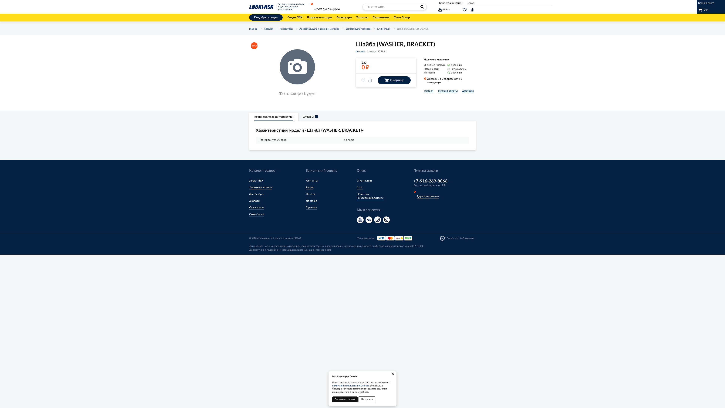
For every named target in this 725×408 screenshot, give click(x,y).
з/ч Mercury (383, 29)
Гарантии (311, 207)
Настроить (367, 399)
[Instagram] (377, 219)
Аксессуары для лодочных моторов (319, 29)
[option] (297, 73)
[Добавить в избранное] (363, 80)
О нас (471, 3)
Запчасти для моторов (358, 29)
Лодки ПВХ (256, 180)
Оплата (310, 194)
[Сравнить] (370, 80)
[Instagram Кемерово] (386, 219)
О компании (364, 180)
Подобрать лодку (266, 17)
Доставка (311, 201)
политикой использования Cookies (350, 386)
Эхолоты (254, 201)
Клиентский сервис (450, 3)
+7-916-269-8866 (327, 9)
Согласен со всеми (345, 399)
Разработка (452, 238)
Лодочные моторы (260, 187)
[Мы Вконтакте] (369, 219)
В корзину (397, 80)
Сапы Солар (256, 214)
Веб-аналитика (467, 238)
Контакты (312, 180)
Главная (253, 29)
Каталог (268, 29)
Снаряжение (256, 207)
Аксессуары (286, 29)
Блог (360, 187)
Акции (309, 187)
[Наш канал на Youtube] (360, 219)
